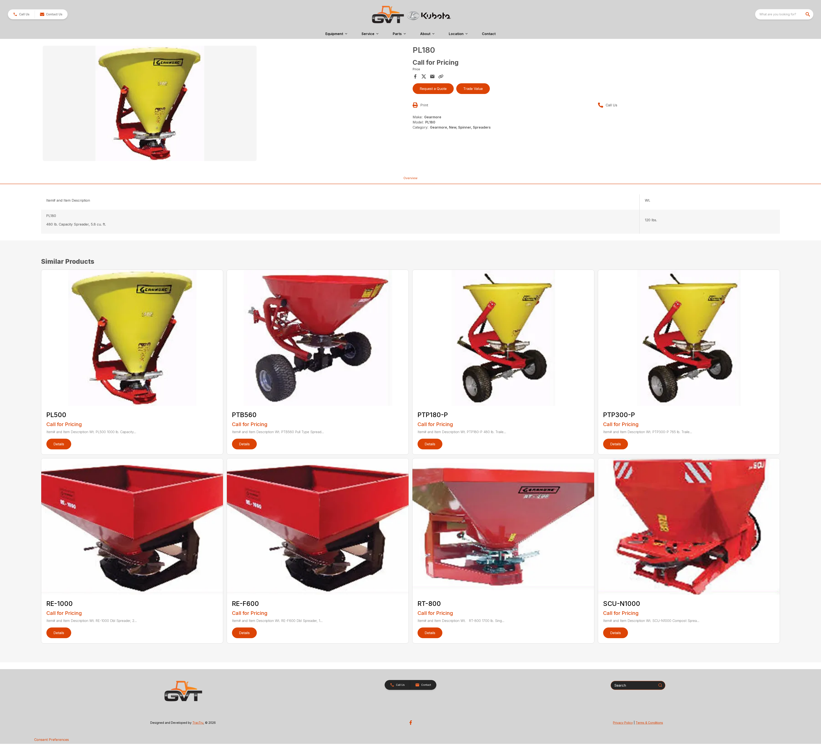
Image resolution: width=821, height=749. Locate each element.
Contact (489, 34)
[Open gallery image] (150, 103)
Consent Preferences (51, 739)
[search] (808, 14)
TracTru (197, 722)
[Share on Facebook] (415, 76)
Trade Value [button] (473, 88)
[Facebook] (410, 722)
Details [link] (58, 444)
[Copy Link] (440, 76)
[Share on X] (423, 76)
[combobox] (784, 14)
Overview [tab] (410, 178)
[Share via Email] (432, 76)
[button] (21, 14)
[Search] (660, 685)
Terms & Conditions (649, 722)
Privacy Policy (623, 722)
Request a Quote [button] (433, 88)
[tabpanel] (225, 104)
